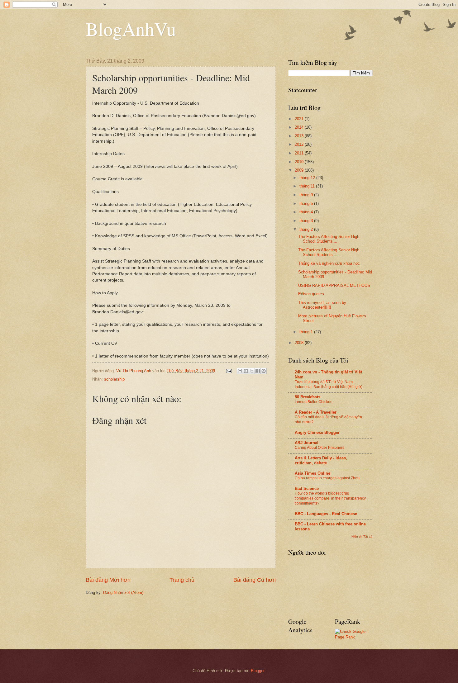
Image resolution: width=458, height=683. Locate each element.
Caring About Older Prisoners (319, 447)
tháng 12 (307, 177)
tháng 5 (306, 203)
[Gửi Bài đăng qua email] (228, 370)
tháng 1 (306, 332)
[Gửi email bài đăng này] (240, 371)
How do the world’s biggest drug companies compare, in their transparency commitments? (330, 498)
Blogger (257, 670)
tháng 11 (307, 186)
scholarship (114, 379)
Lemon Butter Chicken (313, 402)
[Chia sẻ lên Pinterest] (263, 371)
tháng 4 (306, 212)
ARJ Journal (306, 442)
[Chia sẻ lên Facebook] (258, 371)
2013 (300, 136)
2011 (300, 153)
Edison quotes (311, 294)
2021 (300, 118)
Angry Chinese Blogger (317, 432)
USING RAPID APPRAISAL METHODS (334, 285)
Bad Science (307, 488)
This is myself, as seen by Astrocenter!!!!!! (322, 305)
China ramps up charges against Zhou (327, 478)
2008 (300, 342)
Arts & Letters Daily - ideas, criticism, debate (321, 460)
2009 (300, 170)
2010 (300, 161)
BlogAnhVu (131, 28)
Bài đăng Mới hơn (108, 580)
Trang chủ (181, 580)
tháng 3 (306, 220)
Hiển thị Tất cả (361, 536)
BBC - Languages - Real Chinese (326, 513)
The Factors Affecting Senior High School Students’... (328, 239)
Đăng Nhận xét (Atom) (123, 592)
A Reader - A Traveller (315, 412)
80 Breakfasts (307, 397)
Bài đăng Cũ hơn (254, 580)
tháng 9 (306, 194)
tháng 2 (306, 229)
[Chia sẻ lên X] (252, 371)
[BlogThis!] (246, 371)
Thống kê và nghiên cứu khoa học (329, 263)
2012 (300, 144)
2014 (300, 127)
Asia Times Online (312, 473)
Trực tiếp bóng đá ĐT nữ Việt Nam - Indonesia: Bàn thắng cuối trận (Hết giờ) (328, 384)
